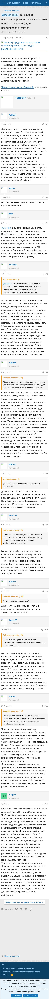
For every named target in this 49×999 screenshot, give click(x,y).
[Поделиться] (47, 37)
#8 (47, 525)
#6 (47, 372)
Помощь (5, 975)
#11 (46, 706)
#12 (46, 804)
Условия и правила (26, 969)
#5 (47, 274)
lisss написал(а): (10, 279)
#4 (47, 223)
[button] (2, 964)
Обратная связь (9, 969)
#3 (47, 198)
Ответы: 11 (19, 38)
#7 (47, 474)
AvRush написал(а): (11, 530)
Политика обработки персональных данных (21, 972)
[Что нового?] (45, 3)
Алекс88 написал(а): (12, 378)
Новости (7, 32)
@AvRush (6, 228)
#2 (47, 124)
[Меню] (4, 3)
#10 (46, 630)
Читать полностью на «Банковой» (17, 87)
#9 (47, 591)
